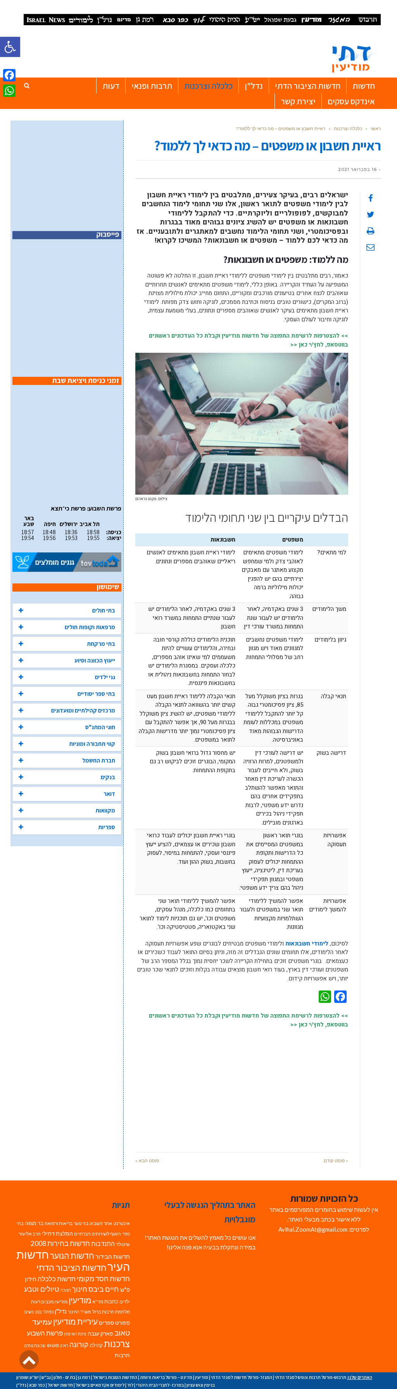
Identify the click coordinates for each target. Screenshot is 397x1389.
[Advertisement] (241, 1086)
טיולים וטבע (41, 1289)
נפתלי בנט (44, 1311)
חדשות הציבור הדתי (71, 1267)
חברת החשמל (98, 760)
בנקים (108, 777)
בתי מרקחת (101, 644)
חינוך (79, 1289)
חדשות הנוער (72, 1256)
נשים (29, 1312)
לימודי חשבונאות (306, 943)
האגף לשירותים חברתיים (97, 1234)
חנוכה (65, 1289)
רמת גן (84, 1377)
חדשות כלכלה (57, 1279)
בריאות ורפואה (58, 1223)
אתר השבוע (101, 1223)
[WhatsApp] (9, 90)
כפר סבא (37, 1385)
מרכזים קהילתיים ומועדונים (83, 710)
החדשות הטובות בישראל (115, 1377)
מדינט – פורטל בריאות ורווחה (166, 1377)
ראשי (376, 128)
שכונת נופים (34, 1345)
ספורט (122, 1322)
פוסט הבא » (147, 1160)
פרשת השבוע (45, 1333)
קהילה (96, 1345)
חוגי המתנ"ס (100, 727)
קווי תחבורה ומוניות (92, 744)
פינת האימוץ (75, 1333)
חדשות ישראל (60, 1385)
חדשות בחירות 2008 (60, 1243)
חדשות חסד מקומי (103, 1278)
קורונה (78, 1345)
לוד (130, 1385)
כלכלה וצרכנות (348, 128)
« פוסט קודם (336, 1160)
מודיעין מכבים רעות (49, 1301)
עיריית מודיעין (75, 1321)
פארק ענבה (100, 1333)
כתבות (111, 1301)
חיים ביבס (103, 1288)
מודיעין (80, 1300)
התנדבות (103, 1243)
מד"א (97, 1301)
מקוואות (105, 810)
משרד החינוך (79, 1311)
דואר (109, 794)
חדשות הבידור (112, 1256)
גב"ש (46, 1377)
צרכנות (117, 1344)
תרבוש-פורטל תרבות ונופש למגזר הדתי (310, 1377)
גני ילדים (105, 677)
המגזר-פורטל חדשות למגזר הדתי (241, 1377)
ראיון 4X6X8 (57, 1345)
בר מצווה (34, 1223)
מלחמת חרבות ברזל (111, 1312)
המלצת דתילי (57, 1233)
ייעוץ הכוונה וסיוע (94, 660)
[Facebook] (9, 75)
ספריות (106, 827)
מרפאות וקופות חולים (90, 627)
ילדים (124, 1301)
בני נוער (81, 1223)
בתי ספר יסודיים (96, 694)
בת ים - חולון (64, 1377)
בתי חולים (103, 610)
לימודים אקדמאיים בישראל (100, 1385)
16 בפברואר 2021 (357, 169)
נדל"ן (61, 1311)
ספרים (106, 1323)
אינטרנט (121, 1223)
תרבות (122, 1355)
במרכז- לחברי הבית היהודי (160, 1385)
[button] (10, 47)
